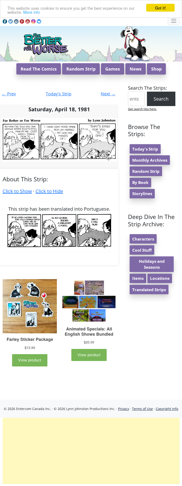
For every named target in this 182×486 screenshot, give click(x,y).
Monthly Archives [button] (149, 160)
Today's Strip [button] (145, 149)
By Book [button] (140, 182)
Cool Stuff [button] (142, 250)
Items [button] (138, 278)
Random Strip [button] (81, 69)
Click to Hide (49, 191)
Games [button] (112, 69)
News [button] (135, 69)
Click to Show (17, 191)
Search (161, 99)
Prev (9, 94)
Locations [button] (159, 278)
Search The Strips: (147, 88)
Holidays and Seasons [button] (152, 264)
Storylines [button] (142, 193)
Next (108, 94)
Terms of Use (142, 408)
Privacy (123, 408)
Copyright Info (167, 408)
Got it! (160, 8)
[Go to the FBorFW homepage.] (45, 43)
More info (31, 12)
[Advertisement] (91, 451)
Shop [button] (156, 69)
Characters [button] (143, 239)
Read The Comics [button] (39, 69)
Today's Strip (58, 94)
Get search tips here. (142, 109)
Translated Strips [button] (149, 289)
